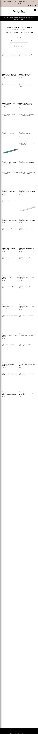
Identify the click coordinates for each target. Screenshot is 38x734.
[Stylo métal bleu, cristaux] (10, 212)
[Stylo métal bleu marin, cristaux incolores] (27, 126)
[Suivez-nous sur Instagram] (30, 6)
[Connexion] (31, 11)
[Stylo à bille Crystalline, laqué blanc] (10, 240)
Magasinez (12, 27)
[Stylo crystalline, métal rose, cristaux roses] (10, 96)
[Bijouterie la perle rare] (19, 11)
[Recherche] (6, 11)
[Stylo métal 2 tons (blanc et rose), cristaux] (27, 184)
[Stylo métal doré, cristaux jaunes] (27, 269)
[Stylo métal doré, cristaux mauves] (10, 327)
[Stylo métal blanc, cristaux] (27, 212)
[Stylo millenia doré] (10, 298)
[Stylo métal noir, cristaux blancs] (27, 240)
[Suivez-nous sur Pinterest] (32, 6)
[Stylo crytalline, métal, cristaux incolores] (27, 66)
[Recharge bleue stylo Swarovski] (10, 356)
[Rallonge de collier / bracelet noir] (27, 356)
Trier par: (19, 37)
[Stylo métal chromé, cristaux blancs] (10, 269)
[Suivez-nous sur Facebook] (28, 6)
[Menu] (3, 11)
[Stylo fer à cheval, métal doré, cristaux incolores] (10, 66)
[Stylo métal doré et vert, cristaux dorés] (10, 155)
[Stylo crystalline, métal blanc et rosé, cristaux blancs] (27, 96)
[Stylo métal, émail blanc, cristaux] (10, 184)
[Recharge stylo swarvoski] (27, 327)
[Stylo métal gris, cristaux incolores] (27, 155)
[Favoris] (4, 68)
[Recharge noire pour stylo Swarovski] (27, 385)
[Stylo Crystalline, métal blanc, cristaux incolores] (10, 385)
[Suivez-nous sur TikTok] (35, 6)
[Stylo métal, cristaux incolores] (10, 126)
